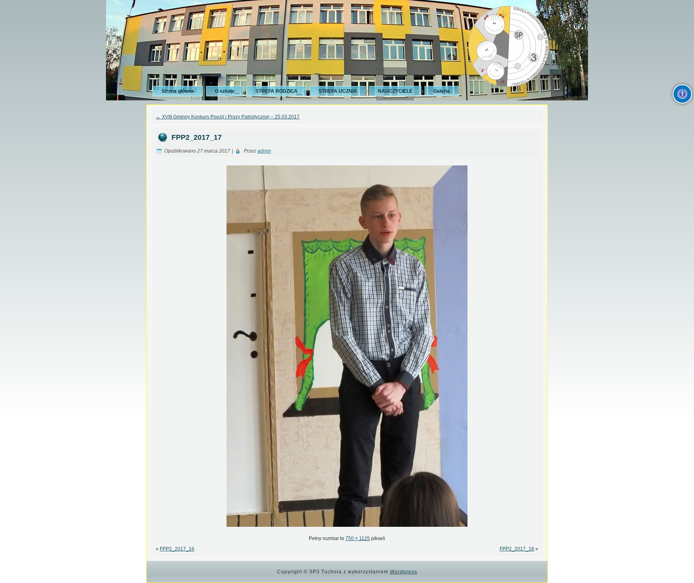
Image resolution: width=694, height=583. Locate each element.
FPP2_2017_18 (517, 549)
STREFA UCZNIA (337, 91)
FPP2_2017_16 (177, 549)
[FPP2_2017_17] (347, 529)
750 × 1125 (357, 538)
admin (264, 151)
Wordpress (403, 572)
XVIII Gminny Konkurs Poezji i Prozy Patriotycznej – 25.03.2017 (228, 117)
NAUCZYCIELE (395, 91)
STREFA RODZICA (276, 91)
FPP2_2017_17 (196, 137)
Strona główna (177, 91)
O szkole (225, 91)
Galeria (441, 91)
